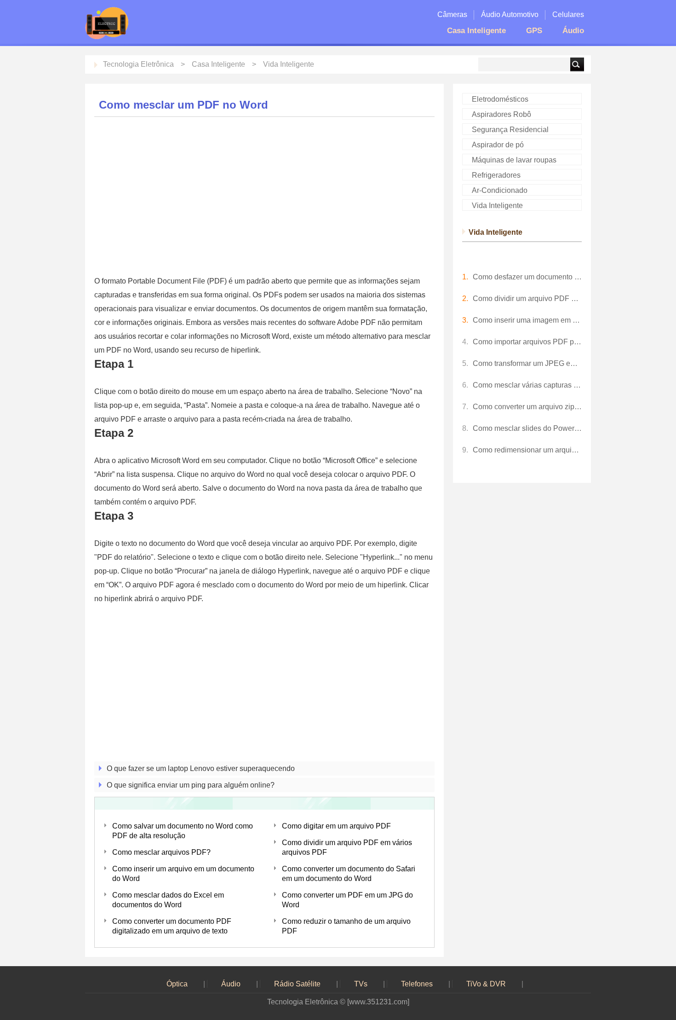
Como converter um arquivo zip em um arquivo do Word (527, 407)
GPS (534, 30)
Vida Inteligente (288, 64)
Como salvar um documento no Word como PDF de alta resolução (182, 831)
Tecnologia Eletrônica (138, 64)
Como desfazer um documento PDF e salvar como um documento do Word (527, 277)
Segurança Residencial (510, 129)
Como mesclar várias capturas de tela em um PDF (527, 385)
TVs (360, 984)
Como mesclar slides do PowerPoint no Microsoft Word (527, 428)
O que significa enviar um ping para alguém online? (191, 785)
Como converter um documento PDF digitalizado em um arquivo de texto (171, 926)
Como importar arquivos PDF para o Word (527, 342)
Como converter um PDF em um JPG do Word (347, 900)
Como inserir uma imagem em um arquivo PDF (527, 320)
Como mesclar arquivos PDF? (161, 852)
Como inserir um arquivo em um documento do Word (183, 873)
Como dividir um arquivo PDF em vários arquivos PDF (347, 847)
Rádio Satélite (297, 984)
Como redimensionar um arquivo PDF (527, 450)
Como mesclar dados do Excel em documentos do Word (168, 900)
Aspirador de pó (498, 145)
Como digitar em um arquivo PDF (336, 826)
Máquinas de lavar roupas (514, 160)
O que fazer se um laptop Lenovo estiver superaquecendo (201, 768)
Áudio (573, 30)
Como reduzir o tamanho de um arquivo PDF (346, 926)
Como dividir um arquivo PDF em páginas (527, 298)
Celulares (568, 14)
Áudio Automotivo (510, 14)
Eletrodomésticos (500, 99)
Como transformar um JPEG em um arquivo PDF (527, 363)
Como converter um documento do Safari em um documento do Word (348, 873)
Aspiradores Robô (501, 114)
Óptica (177, 984)
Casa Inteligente (476, 30)
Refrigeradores (496, 175)
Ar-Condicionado (499, 190)
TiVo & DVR (486, 984)
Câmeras (452, 14)
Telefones (417, 984)
